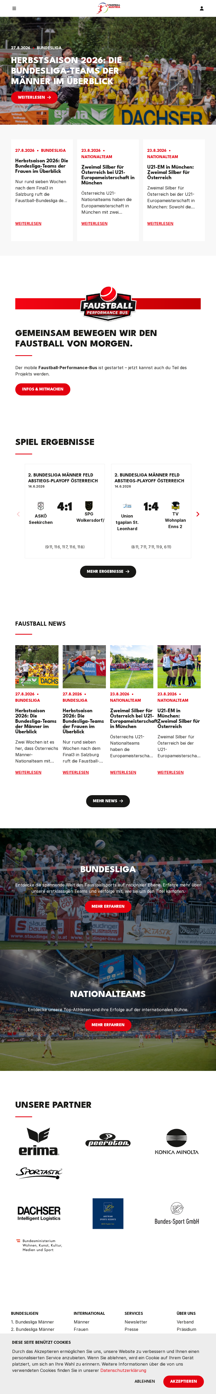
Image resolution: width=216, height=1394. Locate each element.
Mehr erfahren (108, 907)
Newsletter (136, 1322)
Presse (131, 1329)
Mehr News (105, 801)
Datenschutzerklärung (123, 1370)
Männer (82, 1322)
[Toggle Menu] (14, 8)
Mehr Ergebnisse (105, 572)
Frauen (81, 1329)
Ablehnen (145, 1382)
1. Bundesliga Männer (32, 1322)
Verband (185, 1322)
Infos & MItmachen (42, 390)
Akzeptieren (183, 1382)
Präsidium (186, 1329)
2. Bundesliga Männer (33, 1329)
